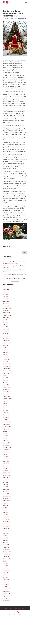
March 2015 (6, 579)
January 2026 (6, 306)
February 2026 (6, 303)
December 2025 (7, 308)
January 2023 (6, 389)
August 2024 (6, 345)
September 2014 (7, 593)
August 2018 (6, 505)
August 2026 (6, 289)
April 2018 (5, 514)
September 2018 (7, 503)
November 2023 (7, 366)
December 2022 (7, 391)
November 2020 (7, 449)
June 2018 (5, 510)
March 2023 (6, 384)
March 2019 (6, 489)
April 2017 (5, 542)
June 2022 (5, 405)
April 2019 (5, 487)
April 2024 (5, 354)
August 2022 (6, 401)
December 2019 (7, 468)
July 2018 (5, 507)
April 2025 (5, 326)
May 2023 (5, 380)
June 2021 (5, 433)
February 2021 (6, 442)
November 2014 (7, 589)
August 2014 (6, 596)
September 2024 (7, 343)
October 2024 (6, 340)
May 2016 (5, 565)
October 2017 (6, 528)
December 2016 (7, 551)
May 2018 (5, 512)
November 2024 (7, 338)
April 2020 (5, 459)
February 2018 (6, 519)
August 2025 (6, 317)
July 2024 (5, 347)
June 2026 (5, 294)
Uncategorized (22, 18)
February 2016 (6, 570)
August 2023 (6, 373)
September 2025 (7, 315)
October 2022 (6, 396)
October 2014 (6, 591)
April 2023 (5, 382)
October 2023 (6, 368)
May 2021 (5, 436)
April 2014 (5, 598)
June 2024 (5, 350)
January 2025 (6, 333)
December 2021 (7, 419)
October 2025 (6, 313)
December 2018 (7, 496)
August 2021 (6, 429)
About (11, 608)
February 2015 (6, 582)
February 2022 (6, 415)
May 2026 (5, 296)
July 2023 (5, 375)
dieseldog (6, 18)
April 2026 (5, 299)
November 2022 (7, 394)
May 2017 (5, 540)
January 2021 (6, 445)
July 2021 (5, 431)
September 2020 (7, 452)
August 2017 (6, 533)
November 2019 (7, 470)
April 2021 (5, 438)
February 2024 (6, 359)
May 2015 (5, 575)
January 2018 (6, 521)
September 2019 (7, 475)
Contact (21, 608)
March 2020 (6, 461)
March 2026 (6, 301)
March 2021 (6, 440)
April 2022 (5, 410)
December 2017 (7, 524)
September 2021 (7, 426)
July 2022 (5, 403)
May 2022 (5, 408)
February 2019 (6, 491)
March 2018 (6, 517)
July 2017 (5, 535)
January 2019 (6, 493)
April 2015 (5, 577)
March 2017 (6, 545)
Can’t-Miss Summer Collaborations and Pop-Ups (15, 278)
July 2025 (5, 320)
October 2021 (6, 424)
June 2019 (5, 482)
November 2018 (7, 498)
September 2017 (7, 531)
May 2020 (5, 456)
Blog (16, 608)
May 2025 (5, 324)
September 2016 (7, 558)
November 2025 (7, 310)
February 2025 (6, 331)
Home (6, 608)
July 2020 (5, 454)
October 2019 (6, 473)
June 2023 (5, 378)
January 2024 (6, 361)
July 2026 (5, 292)
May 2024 (5, 352)
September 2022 (7, 398)
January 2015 (6, 584)
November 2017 (7, 526)
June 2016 (5, 563)
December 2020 (7, 447)
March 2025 (6, 329)
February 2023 (6, 387)
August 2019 (6, 477)
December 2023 (7, 364)
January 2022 (6, 417)
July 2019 (5, 480)
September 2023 (7, 371)
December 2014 (7, 586)
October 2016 (6, 556)
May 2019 (5, 484)
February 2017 (6, 547)
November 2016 (7, 554)
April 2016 (5, 568)
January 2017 (6, 549)
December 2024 (7, 336)
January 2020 (6, 466)
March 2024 (6, 357)
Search (24, 252)
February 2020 (6, 463)
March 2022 (6, 412)
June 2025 (5, 322)
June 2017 (5, 538)
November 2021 (7, 422)
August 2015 (6, 572)
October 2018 (6, 500)
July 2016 (5, 561)
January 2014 (6, 600)
